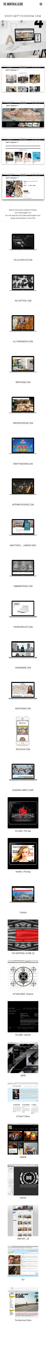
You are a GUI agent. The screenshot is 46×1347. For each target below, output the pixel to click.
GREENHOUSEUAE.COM (23, 422)
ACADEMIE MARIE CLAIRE (23, 790)
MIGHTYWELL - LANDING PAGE (23, 545)
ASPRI (23, 1075)
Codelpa (23, 912)
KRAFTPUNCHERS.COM (23, 463)
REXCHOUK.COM (23, 749)
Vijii (23, 1279)
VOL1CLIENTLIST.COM (23, 259)
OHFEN (23, 1197)
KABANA (23, 1157)
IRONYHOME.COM (23, 382)
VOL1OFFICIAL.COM (23, 300)
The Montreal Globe (23, 1320)
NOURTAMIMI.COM (23, 708)
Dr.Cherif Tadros (23, 1116)
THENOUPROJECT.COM (23, 626)
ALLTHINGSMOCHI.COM (23, 341)
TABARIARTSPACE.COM (23, 586)
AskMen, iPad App (23, 871)
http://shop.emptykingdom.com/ (29, 215)
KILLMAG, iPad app (23, 830)
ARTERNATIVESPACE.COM (23, 504)
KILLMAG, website (23, 1034)
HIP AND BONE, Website (23, 993)
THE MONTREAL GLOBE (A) (23, 953)
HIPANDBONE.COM (23, 667)
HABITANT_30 (23, 1238)
